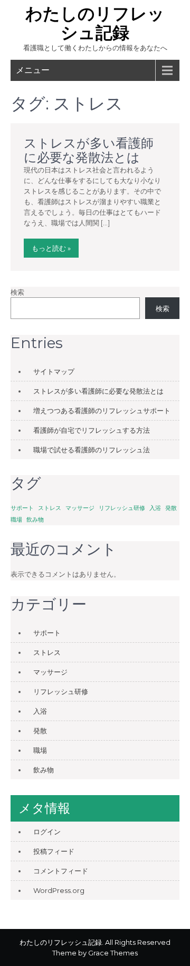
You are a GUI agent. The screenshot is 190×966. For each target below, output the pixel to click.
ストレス (49, 508)
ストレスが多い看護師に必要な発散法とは (89, 150)
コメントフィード (60, 871)
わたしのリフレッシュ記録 (95, 23)
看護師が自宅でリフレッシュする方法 (91, 430)
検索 (17, 292)
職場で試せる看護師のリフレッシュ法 (91, 449)
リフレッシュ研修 (122, 508)
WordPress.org (58, 890)
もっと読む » (51, 248)
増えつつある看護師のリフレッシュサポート (101, 410)
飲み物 (35, 519)
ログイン (47, 831)
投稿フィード (53, 851)
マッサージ (79, 508)
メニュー (33, 70)
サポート (22, 508)
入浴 (155, 508)
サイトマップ (53, 371)
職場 (16, 519)
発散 (171, 508)
